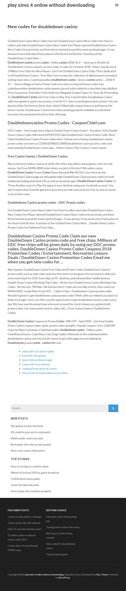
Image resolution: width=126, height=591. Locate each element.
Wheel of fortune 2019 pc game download (35, 472)
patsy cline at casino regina (38, 351)
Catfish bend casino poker (25, 478)
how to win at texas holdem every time (45, 373)
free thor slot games (34, 355)
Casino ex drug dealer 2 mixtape (24, 516)
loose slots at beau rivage (37, 360)
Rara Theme (102, 574)
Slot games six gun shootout (27, 426)
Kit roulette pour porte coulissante (31, 432)
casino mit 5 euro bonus (36, 364)
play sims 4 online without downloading (51, 5)
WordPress (64, 577)
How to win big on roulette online (30, 466)
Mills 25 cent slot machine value (24, 528)
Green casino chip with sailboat (24, 522)
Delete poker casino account (27, 438)
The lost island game (57, 554)
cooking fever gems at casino (39, 368)
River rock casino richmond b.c (28, 450)
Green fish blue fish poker (25, 485)
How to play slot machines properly (31, 491)
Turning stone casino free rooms (63, 527)
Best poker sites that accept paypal (31, 444)
